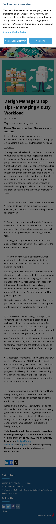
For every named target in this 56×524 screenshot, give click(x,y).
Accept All (40, 40)
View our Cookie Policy (14, 32)
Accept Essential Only (15, 40)
